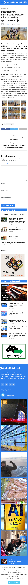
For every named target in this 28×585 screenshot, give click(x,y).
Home (2, 7)
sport (12, 124)
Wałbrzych (5, 285)
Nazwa (3, 183)
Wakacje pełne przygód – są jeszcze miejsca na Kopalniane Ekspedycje (16, 305)
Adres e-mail (4, 190)
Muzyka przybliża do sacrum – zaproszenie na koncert (10, 296)
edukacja (6, 124)
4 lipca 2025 (5, 299)
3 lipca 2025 (11, 330)
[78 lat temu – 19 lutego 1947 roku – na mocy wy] (14, 491)
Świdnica (4, 322)
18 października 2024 (16, 24)
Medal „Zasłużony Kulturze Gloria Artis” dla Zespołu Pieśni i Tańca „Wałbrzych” (17, 335)
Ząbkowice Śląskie (9, 7)
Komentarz (4, 164)
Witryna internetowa (6, 197)
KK (8, 24)
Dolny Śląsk (4, 314)
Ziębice (15, 7)
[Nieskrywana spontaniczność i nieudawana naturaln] (14, 412)
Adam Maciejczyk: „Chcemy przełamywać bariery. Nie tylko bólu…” (16, 313)
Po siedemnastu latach (14, 236)
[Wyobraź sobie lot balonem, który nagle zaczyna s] (14, 517)
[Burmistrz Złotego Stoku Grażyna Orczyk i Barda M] (14, 543)
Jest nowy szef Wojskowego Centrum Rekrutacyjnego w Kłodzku (16, 229)
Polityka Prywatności (6, 389)
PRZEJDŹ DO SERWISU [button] (14, 582)
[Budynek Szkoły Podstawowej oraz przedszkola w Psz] (14, 438)
